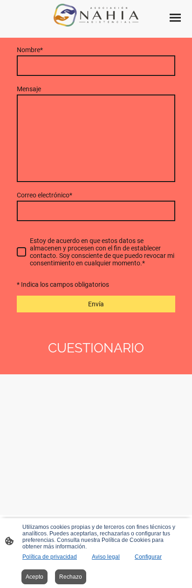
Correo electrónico (44, 195)
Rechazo (70, 577)
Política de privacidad (49, 557)
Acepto (34, 577)
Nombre (30, 50)
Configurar (148, 557)
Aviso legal (106, 557)
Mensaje (29, 89)
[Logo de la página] (96, 15)
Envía (96, 304)
